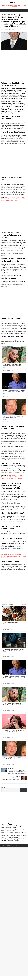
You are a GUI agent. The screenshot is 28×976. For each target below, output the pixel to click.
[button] (26, 11)
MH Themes (22, 845)
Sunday (12, 29)
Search (3, 787)
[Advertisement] (14, 67)
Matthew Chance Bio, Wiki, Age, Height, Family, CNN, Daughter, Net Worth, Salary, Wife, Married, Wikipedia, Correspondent (13, 199)
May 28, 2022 (5, 29)
